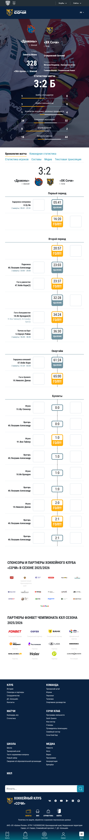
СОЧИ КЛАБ (53, 711)
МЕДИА (50, 743)
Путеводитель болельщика (56, 728)
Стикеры (49, 725)
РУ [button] (81, 12)
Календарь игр (12, 715)
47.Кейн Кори (24, 362)
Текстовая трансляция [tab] (68, 159)
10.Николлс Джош (22, 380)
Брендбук (50, 764)
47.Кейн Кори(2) (23, 285)
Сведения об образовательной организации (24, 761)
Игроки (49, 692)
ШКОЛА (11, 743)
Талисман (50, 699)
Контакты (10, 702)
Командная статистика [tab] (42, 153)
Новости (49, 748)
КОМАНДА (52, 685)
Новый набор (12, 758)
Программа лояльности (55, 715)
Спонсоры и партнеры (15, 692)
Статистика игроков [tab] (17, 159)
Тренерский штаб (53, 689)
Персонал (50, 696)
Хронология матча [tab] (16, 153)
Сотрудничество (13, 696)
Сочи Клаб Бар (52, 735)
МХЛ (9, 773)
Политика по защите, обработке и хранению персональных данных (44, 820)
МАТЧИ (11, 711)
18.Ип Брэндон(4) (22, 316)
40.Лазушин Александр (19, 267)
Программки (51, 758)
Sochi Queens (51, 718)
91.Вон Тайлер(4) (14, 319)
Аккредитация (51, 761)
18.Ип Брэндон (23, 474)
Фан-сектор (50, 722)
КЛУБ (10, 685)
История (10, 689)
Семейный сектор (53, 732)
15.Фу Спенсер (23, 409)
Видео (48, 754)
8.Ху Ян (27, 205)
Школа (9, 748)
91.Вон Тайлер (24, 441)
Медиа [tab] (48, 159)
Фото (48, 751)
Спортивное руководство (56, 702)
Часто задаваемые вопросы (18, 754)
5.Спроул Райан (23, 334)
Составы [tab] (36, 159)
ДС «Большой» (12, 699)
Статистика (11, 718)
